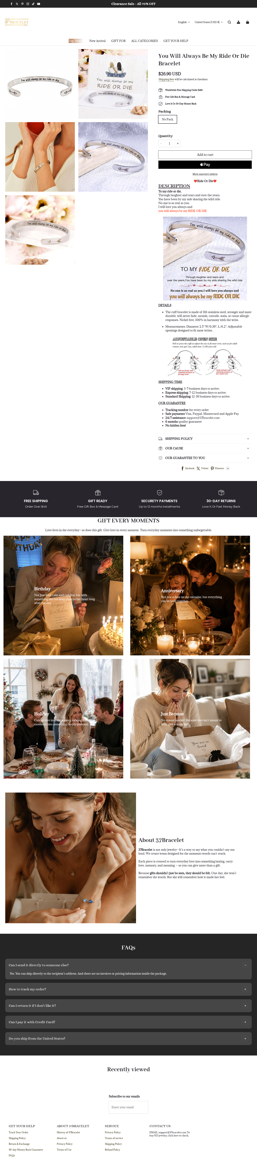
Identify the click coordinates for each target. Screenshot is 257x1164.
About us (62, 1138)
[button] (229, 22)
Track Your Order (18, 1132)
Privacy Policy (65, 1143)
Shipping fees (166, 79)
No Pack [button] (167, 119)
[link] (118, 41)
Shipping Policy (17, 1138)
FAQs (12, 1155)
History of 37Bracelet (68, 1132)
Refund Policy (112, 1149)
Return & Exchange (19, 1143)
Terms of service (114, 1138)
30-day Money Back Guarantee (26, 1149)
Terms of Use (64, 1149)
